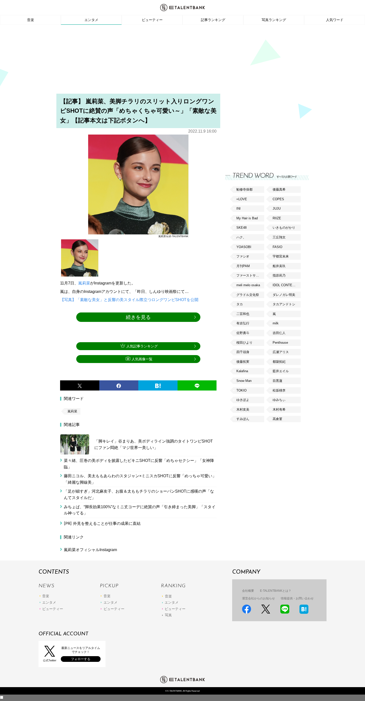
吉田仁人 (279, 333)
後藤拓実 (242, 362)
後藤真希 (279, 189)
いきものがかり (284, 227)
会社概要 (248, 590)
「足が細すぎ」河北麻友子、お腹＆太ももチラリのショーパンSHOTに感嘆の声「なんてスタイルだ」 (139, 494)
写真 (168, 615)
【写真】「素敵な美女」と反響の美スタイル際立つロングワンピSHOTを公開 (129, 300)
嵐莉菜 (84, 283)
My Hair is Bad (247, 218)
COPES (278, 199)
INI (238, 208)
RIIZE (277, 218)
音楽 (30, 20)
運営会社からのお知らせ (258, 598)
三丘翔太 (279, 237)
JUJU (277, 208)
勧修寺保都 (244, 189)
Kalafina (242, 371)
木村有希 (279, 409)
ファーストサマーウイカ (250, 275)
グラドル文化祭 (247, 295)
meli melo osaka (248, 285)
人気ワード (334, 20)
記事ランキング (213, 20)
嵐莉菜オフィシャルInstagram (90, 550)
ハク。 (241, 237)
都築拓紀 (279, 362)
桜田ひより (244, 342)
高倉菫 (277, 419)
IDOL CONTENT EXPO (286, 285)
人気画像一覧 (142, 359)
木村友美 (242, 409)
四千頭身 (242, 352)
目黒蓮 (277, 381)
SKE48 (241, 227)
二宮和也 (242, 314)
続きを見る (138, 317)
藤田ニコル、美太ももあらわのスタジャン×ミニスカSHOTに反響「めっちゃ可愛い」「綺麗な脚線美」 (140, 479)
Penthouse (280, 342)
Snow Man (244, 381)
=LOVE (241, 199)
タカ (239, 304)
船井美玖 (279, 266)
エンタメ (91, 20)
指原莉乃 (279, 275)
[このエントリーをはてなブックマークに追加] (158, 385)
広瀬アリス (281, 352)
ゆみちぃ (279, 400)
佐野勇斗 (242, 333)
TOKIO (241, 390)
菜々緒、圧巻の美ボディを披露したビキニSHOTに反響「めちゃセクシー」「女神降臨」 (139, 463)
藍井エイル (281, 371)
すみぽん (242, 419)
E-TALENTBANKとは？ (275, 590)
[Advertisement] (182, 61)
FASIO (277, 247)
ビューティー (152, 20)
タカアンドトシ (284, 304)
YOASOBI (243, 247)
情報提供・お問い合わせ (297, 598)
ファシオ (242, 256)
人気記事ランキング (142, 346)
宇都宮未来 (281, 256)
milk (276, 323)
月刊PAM (243, 266)
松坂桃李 (279, 390)
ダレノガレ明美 (284, 295)
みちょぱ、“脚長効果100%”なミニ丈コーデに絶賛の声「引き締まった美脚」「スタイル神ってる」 (140, 510)
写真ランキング (274, 20)
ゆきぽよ (242, 400)
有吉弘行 (242, 323)
